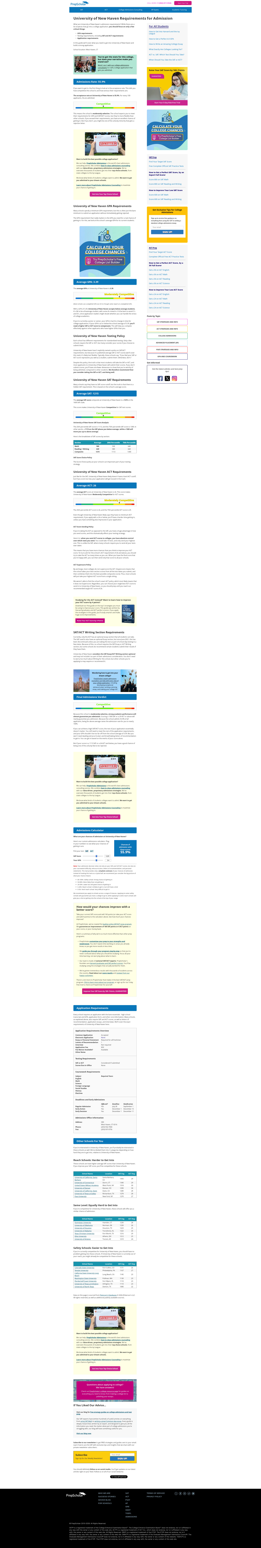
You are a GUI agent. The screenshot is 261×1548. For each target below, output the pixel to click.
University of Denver (82, 1188)
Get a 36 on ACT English (159, 270)
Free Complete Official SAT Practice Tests (166, 166)
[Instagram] (174, 379)
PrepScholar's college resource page (104, 1391)
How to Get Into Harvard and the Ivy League (164, 32)
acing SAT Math (86, 1421)
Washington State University (85, 1278)
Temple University (81, 1270)
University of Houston (83, 1228)
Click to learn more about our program (99, 982)
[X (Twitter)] (176, 1494)
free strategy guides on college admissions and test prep (104, 1413)
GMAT (128, 1510)
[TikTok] (188, 1494)
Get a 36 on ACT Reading (159, 279)
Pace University (80, 1196)
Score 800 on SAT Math (158, 179)
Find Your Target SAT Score (160, 161)
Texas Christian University (84, 1233)
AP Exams (155, 10)
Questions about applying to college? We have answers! (105, 1386)
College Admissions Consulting (130, 10)
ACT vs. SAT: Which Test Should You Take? (166, 54)
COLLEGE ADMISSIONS (167, 336)
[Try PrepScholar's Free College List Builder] (105, 249)
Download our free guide (85, 606)
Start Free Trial (183, 3)
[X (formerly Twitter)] (167, 379)
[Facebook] (160, 379)
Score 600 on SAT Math (158, 195)
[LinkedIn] (193, 1494)
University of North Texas (84, 1286)
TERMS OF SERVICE (156, 1493)
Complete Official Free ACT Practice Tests (166, 256)
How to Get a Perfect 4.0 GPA (161, 39)
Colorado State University (84, 1268)
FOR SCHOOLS (105, 1503)
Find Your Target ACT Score (160, 252)
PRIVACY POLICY (154, 1497)
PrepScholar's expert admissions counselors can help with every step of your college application (105, 681)
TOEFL (128, 1513)
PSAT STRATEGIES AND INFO (167, 349)
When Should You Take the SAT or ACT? (165, 60)
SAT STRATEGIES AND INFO (167, 322)
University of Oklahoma (84, 1225)
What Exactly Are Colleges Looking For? (165, 49)
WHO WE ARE (104, 1493)
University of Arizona (83, 1239)
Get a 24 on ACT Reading (159, 303)
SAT (81, 10)
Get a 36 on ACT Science (159, 283)
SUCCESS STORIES (107, 1497)
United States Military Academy (87, 1185)
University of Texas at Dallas (85, 1194)
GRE (127, 1507)
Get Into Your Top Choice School (105, 194)
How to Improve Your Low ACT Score (166, 290)
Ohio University (80, 1236)
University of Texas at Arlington (86, 1284)
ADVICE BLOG (104, 1500)
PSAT (127, 1500)
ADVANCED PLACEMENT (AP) (167, 343)
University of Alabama (83, 1231)
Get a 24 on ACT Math (158, 298)
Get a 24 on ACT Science (159, 307)
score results (107, 973)
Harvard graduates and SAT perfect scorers (106, 963)
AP (126, 1503)
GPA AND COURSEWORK (167, 356)
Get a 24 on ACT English (159, 294)
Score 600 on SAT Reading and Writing (165, 199)
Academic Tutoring (179, 10)
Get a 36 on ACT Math (158, 274)
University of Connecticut (84, 1183)
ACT (106, 10)
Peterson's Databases (108, 1295)
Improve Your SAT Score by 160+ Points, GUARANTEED (105, 991)
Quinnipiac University (83, 1222)
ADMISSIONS (131, 1517)
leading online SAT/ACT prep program (117, 924)
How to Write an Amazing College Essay (166, 44)
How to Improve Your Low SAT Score (165, 190)
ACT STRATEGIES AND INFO (167, 329)
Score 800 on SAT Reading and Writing (165, 184)
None (103, 1037)
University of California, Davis (86, 1191)
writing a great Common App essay (108, 1421)
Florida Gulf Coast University (85, 1281)
